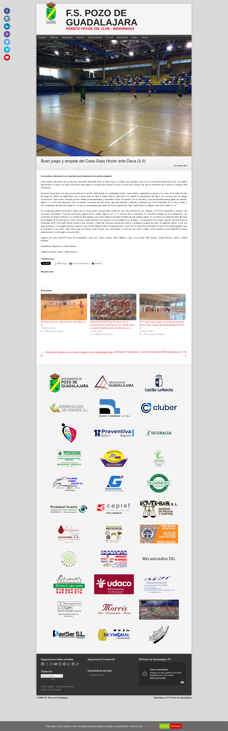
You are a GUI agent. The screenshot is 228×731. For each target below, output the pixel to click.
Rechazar (176, 726)
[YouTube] (7, 57)
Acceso (144, 37)
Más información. (151, 726)
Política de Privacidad (50, 689)
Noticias (54, 37)
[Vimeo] (7, 50)
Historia (80, 37)
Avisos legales (47, 686)
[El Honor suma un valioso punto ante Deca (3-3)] (64, 307)
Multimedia (122, 37)
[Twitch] (7, 34)
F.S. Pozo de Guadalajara (101, 17)
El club (109, 37)
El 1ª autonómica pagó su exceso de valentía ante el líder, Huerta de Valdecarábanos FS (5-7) (162, 324)
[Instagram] (7, 19)
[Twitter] (7, 42)
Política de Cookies (64, 686)
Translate (59, 679)
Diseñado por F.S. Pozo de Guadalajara (173, 697)
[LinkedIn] (7, 26)
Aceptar (164, 726)
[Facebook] (7, 11)
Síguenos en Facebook (101, 659)
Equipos (42, 37)
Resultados (67, 37)
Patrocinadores (95, 37)
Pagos (135, 37)
